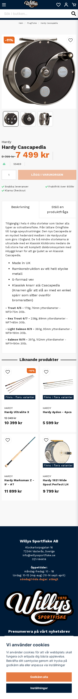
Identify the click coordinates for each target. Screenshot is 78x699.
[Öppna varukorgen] (74, 5)
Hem (21, 23)
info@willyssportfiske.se (39, 555)
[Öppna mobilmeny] (4, 5)
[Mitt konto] (66, 5)
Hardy (6, 142)
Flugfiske (32, 23)
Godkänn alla (39, 677)
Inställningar (39, 688)
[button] (70, 40)
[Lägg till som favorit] (58, 5)
